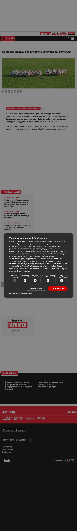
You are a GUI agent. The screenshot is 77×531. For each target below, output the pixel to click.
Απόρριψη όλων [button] (36, 288)
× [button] (70, 235)
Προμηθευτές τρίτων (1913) (42, 254)
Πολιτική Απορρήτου (22, 271)
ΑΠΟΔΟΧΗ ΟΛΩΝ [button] (58, 288)
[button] (20, 294)
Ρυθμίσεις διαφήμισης (57, 266)
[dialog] (38, 265)
